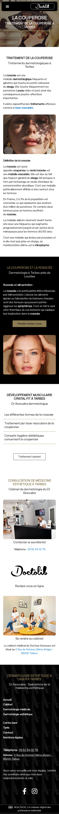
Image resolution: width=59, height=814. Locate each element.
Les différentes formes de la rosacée (28, 414)
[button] (7, 6)
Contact (8, 732)
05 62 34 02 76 (36, 549)
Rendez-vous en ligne (29, 586)
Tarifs (6, 728)
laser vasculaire (24, 108)
